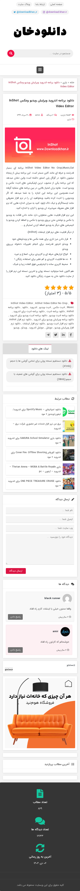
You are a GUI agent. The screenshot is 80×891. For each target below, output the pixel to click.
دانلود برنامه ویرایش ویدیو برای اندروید (54, 320)
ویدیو (16, 328)
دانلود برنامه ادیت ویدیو (61, 315)
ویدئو (24, 328)
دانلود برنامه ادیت (56, 311)
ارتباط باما (40, 4)
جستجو (71, 665)
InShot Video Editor (22, 303)
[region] (40, 713)
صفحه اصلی (56, 4)
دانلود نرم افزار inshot (20, 320)
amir (37, 115)
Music (70, 307)
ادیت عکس (59, 307)
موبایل (49, 328)
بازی (65, 82)
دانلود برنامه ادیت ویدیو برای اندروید (28, 315)
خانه (72, 82)
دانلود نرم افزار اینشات (34, 324)
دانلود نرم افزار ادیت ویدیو (60, 324)
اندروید (33, 307)
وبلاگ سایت (24, 4)
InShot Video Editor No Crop (51, 303)
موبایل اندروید (36, 328)
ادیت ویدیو (45, 307)
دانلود (25, 307)
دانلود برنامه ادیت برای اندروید (28, 311)
